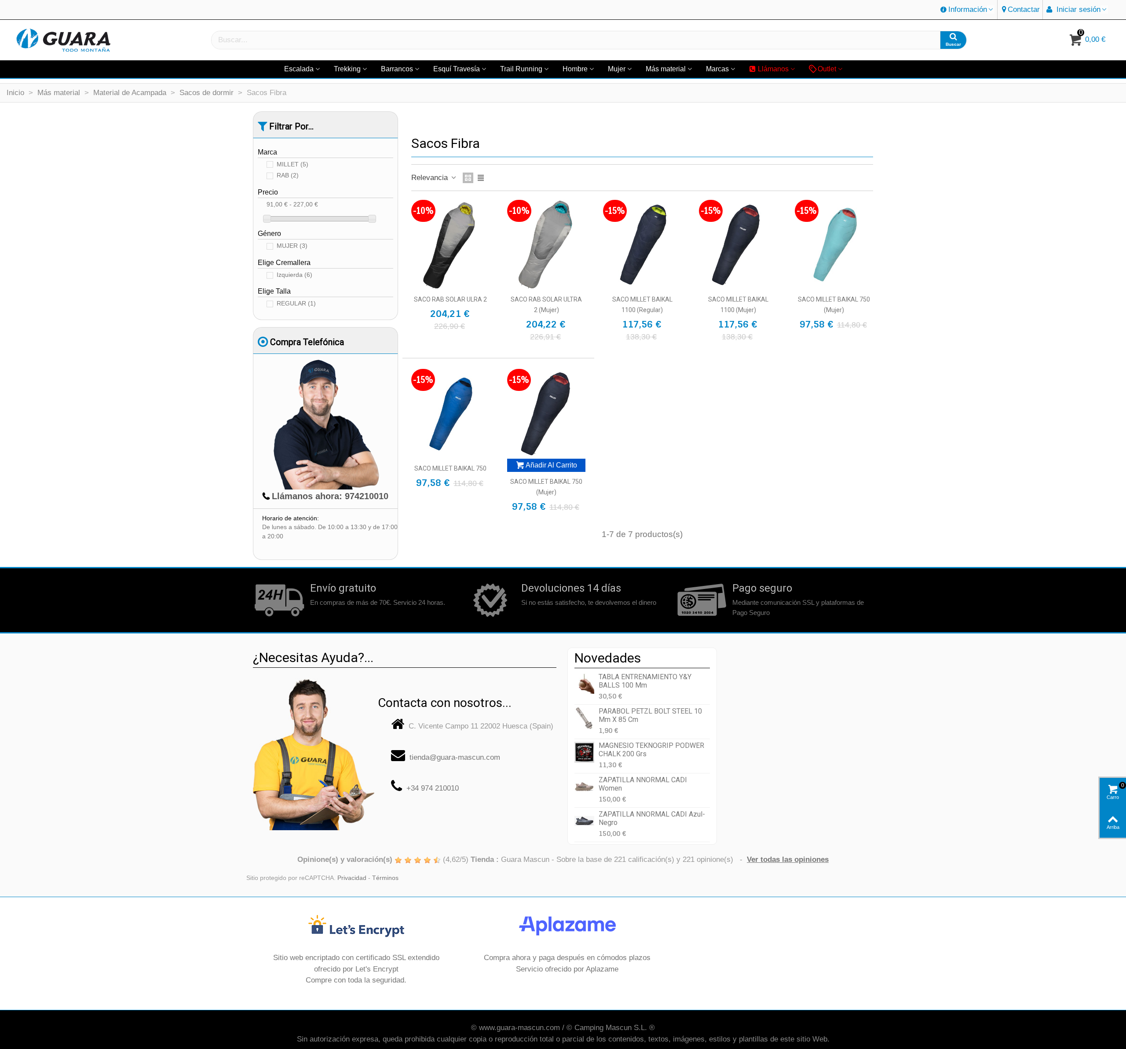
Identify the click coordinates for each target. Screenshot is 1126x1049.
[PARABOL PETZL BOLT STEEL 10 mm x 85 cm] (584, 718)
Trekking (347, 69)
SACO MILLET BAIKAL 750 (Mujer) (834, 304)
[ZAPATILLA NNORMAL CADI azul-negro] (584, 821)
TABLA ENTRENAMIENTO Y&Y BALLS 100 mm (645, 681)
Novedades (607, 658)
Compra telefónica (307, 342)
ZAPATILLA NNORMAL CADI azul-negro (652, 818)
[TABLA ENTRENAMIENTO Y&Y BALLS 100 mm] (584, 684)
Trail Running (521, 69)
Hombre (575, 69)
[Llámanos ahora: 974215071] (313, 751)
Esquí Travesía (456, 69)
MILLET (292, 164)
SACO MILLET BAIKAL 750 (450, 468)
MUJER (292, 246)
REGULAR (296, 303)
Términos (385, 878)
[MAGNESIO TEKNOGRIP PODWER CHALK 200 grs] (584, 752)
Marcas (717, 69)
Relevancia (430, 177)
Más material (666, 69)
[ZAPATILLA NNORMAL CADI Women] (584, 787)
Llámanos (773, 69)
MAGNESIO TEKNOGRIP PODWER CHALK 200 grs (651, 749)
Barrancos (397, 69)
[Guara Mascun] (63, 40)
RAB (288, 175)
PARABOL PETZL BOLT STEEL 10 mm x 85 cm (650, 715)
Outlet (827, 69)
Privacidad (351, 878)
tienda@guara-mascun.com (454, 757)
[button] (967, 9)
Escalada (299, 69)
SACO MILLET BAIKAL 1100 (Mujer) (738, 304)
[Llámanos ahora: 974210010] (325, 424)
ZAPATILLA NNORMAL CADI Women (643, 784)
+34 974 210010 (432, 788)
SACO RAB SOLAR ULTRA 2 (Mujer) (546, 304)
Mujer (616, 69)
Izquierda (294, 275)
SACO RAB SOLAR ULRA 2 (450, 299)
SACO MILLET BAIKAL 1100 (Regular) (642, 304)
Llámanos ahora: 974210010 (330, 496)
